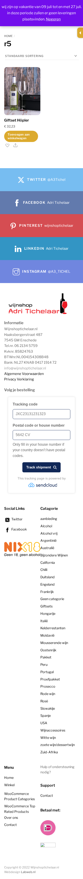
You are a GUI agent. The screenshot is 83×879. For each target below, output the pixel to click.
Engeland (47, 584)
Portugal (47, 672)
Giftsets (46, 606)
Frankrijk (47, 592)
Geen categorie (52, 599)
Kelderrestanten (52, 628)
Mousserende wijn (54, 643)
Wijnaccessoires (52, 730)
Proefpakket (50, 679)
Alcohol (46, 526)
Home (8, 36)
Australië (47, 548)
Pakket (45, 657)
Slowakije (47, 708)
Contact (10, 825)
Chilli (43, 570)
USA (43, 723)
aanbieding (48, 519)
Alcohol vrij (48, 533)
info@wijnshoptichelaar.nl (25, 368)
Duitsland (47, 577)
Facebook (19, 529)
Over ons (11, 818)
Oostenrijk (48, 650)
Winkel (9, 785)
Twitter (17, 519)
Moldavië (47, 635)
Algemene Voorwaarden (24, 373)
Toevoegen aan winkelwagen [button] (19, 136)
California (47, 563)
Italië (44, 621)
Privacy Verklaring (19, 379)
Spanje (45, 716)
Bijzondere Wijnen (54, 555)
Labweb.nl (28, 872)
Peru (43, 665)
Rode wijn (47, 694)
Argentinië (48, 541)
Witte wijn (48, 738)
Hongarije (47, 614)
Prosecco (47, 686)
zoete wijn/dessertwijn (57, 745)
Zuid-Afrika (49, 752)
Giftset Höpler (16, 120)
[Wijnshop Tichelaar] (38, 313)
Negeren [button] (53, 19)
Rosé (44, 701)
